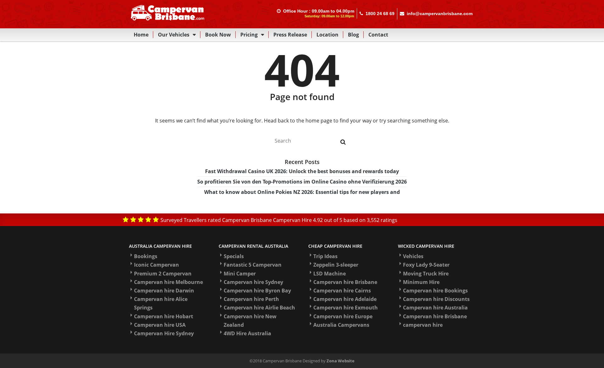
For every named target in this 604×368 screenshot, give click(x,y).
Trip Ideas (325, 256)
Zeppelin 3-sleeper (335, 264)
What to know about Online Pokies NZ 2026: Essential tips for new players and (302, 192)
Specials (234, 256)
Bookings (145, 256)
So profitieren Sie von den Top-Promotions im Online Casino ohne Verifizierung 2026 (302, 181)
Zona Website (341, 361)
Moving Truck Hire (426, 273)
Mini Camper (240, 273)
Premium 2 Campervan (163, 273)
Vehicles (413, 256)
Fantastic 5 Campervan (253, 264)
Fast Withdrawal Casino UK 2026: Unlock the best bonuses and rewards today (302, 171)
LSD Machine (329, 273)
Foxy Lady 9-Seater (426, 264)
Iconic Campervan (156, 264)
